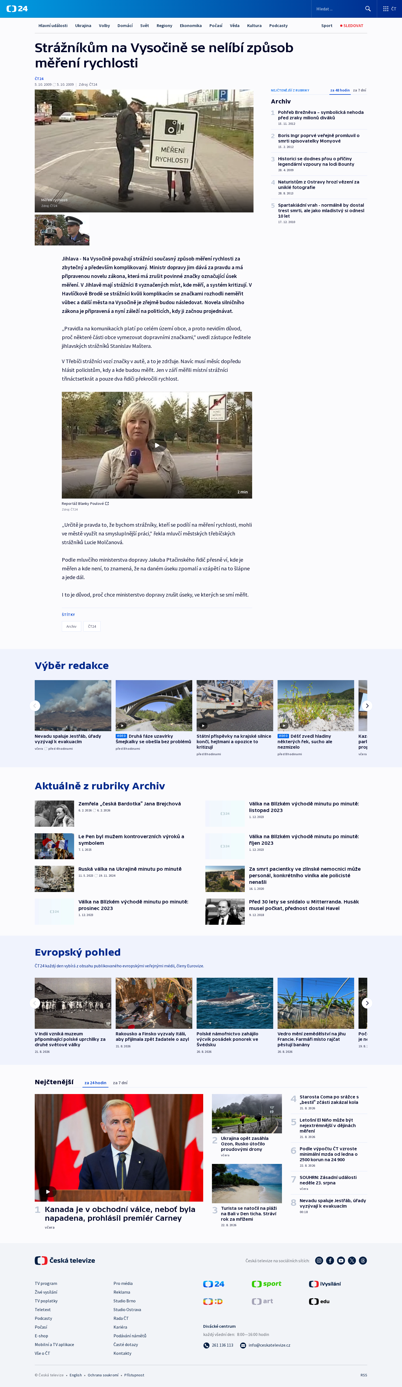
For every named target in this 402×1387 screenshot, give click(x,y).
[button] (157, 445)
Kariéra (120, 1327)
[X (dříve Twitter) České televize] (352, 1260)
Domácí (125, 25)
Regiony (164, 25)
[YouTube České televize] (341, 1260)
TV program (46, 1283)
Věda (235, 25)
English (75, 1375)
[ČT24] (17, 8)
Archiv (71, 626)
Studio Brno (124, 1300)
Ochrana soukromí (103, 1375)
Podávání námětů (129, 1335)
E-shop (41, 1335)
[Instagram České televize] (319, 1260)
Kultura (254, 25)
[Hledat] (368, 8)
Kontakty (122, 1353)
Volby (104, 25)
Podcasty (278, 25)
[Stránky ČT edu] (319, 1301)
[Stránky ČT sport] (266, 1283)
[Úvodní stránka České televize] (65, 1260)
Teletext (43, 1309)
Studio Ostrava (127, 1309)
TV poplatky (46, 1300)
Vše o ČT (42, 1353)
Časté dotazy (125, 1344)
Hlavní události (53, 25)
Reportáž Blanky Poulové (83, 503)
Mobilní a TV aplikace (54, 1344)
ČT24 (39, 78)
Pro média (123, 1283)
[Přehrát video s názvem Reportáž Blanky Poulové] (157, 445)
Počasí (215, 25)
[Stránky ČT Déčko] (213, 1301)
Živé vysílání (46, 1292)
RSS (364, 1375)
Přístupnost (134, 1375)
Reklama (121, 1292)
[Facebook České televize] (330, 1260)
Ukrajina (83, 25)
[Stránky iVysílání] (325, 1283)
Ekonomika (191, 25)
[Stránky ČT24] (213, 1283)
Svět (144, 25)
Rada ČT (121, 1318)
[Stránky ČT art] (262, 1301)
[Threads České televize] (363, 1260)
